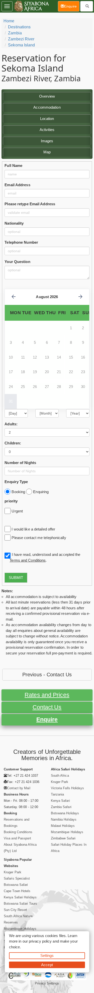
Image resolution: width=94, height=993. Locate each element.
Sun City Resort (15, 910)
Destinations (19, 27)
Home (9, 21)
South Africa (60, 775)
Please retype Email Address (30, 204)
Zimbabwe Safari (63, 838)
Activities (47, 129)
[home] (31, 6)
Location (47, 118)
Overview (47, 96)
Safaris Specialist (17, 878)
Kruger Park (59, 782)
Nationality (14, 223)
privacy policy (40, 941)
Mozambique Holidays (67, 832)
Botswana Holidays (65, 813)
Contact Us (47, 707)
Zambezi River (21, 39)
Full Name (13, 165)
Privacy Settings (47, 983)
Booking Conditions (18, 832)
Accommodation (46, 107)
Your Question (17, 261)
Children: (13, 443)
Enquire (47, 719)
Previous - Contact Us (47, 674)
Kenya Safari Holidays (20, 897)
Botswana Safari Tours (20, 903)
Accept (47, 964)
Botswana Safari (16, 885)
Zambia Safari (61, 807)
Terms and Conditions (28, 560)
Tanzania (57, 794)
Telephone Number (21, 242)
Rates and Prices (47, 695)
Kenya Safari (60, 801)
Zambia (15, 33)
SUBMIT (16, 577)
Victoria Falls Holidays (67, 788)
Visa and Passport (17, 838)
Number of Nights (20, 462)
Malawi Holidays (63, 826)
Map (47, 152)
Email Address (17, 185)
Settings (47, 955)
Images (47, 141)
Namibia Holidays (64, 819)
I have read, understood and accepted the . (45, 557)
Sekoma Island (21, 45)
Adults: (11, 424)
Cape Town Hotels (17, 891)
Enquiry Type (16, 482)
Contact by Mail (18, 788)
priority (11, 501)
